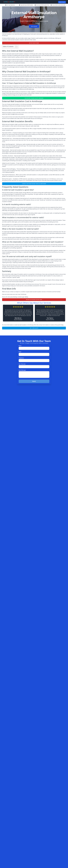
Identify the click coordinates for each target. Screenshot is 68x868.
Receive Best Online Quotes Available (34, 98)
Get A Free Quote (34, 328)
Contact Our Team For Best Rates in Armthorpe (34, 183)
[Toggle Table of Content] (15, 47)
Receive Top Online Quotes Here (34, 299)
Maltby (26, 297)
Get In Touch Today (34, 43)
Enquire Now (34, 332)
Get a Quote (34, 26)
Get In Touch (62, 2)
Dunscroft (4, 297)
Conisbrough (21, 297)
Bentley (15, 297)
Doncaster (10, 297)
